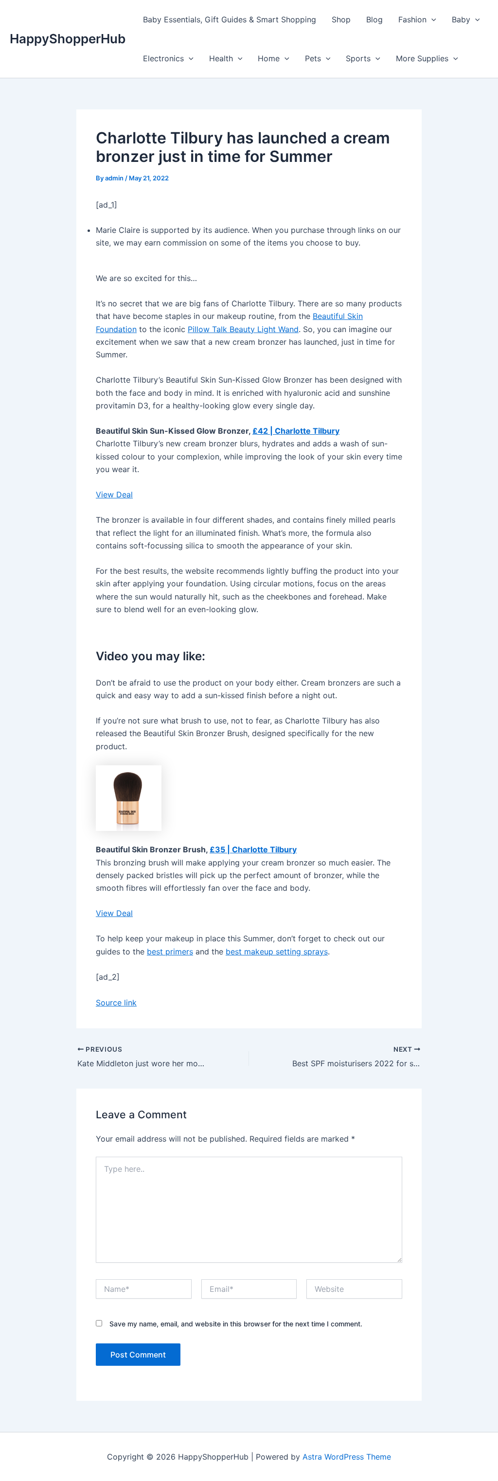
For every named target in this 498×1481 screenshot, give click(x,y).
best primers (170, 951)
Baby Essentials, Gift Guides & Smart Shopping (229, 19)
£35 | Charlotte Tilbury (253, 849)
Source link (116, 1002)
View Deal (114, 494)
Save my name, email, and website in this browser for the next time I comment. (235, 1324)
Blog (374, 19)
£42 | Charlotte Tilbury (295, 431)
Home (269, 58)
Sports (358, 58)
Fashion (412, 19)
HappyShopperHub (67, 38)
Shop (341, 19)
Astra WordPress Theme (346, 1457)
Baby (461, 19)
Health (221, 58)
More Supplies (422, 58)
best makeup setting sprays (277, 951)
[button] (431, 19)
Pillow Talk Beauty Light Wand (243, 329)
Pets (313, 58)
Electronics (163, 58)
